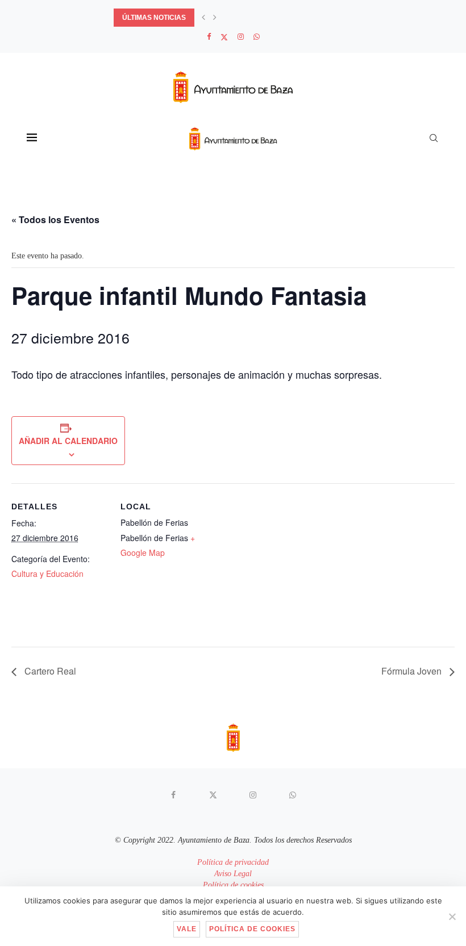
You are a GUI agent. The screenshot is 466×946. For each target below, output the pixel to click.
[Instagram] (241, 36)
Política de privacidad (233, 862)
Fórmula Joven (412, 670)
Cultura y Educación (47, 573)
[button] (203, 18)
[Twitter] (224, 37)
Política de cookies (233, 885)
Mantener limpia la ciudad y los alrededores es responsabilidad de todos (261, 18)
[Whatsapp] (256, 36)
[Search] (433, 138)
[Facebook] (209, 36)
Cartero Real (49, 670)
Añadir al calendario (68, 440)
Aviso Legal (233, 873)
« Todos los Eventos (55, 219)
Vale (187, 929)
